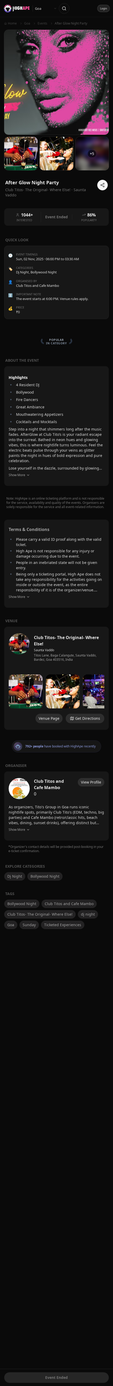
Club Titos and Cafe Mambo (69, 903)
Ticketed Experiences (62, 924)
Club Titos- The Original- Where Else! (40, 914)
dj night (88, 914)
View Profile (91, 782)
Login (103, 8)
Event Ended (56, 1377)
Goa (10, 924)
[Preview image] (26, 691)
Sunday (29, 924)
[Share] (102, 185)
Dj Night (22, 272)
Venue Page (49, 718)
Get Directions (87, 718)
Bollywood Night (43, 272)
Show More (17, 475)
